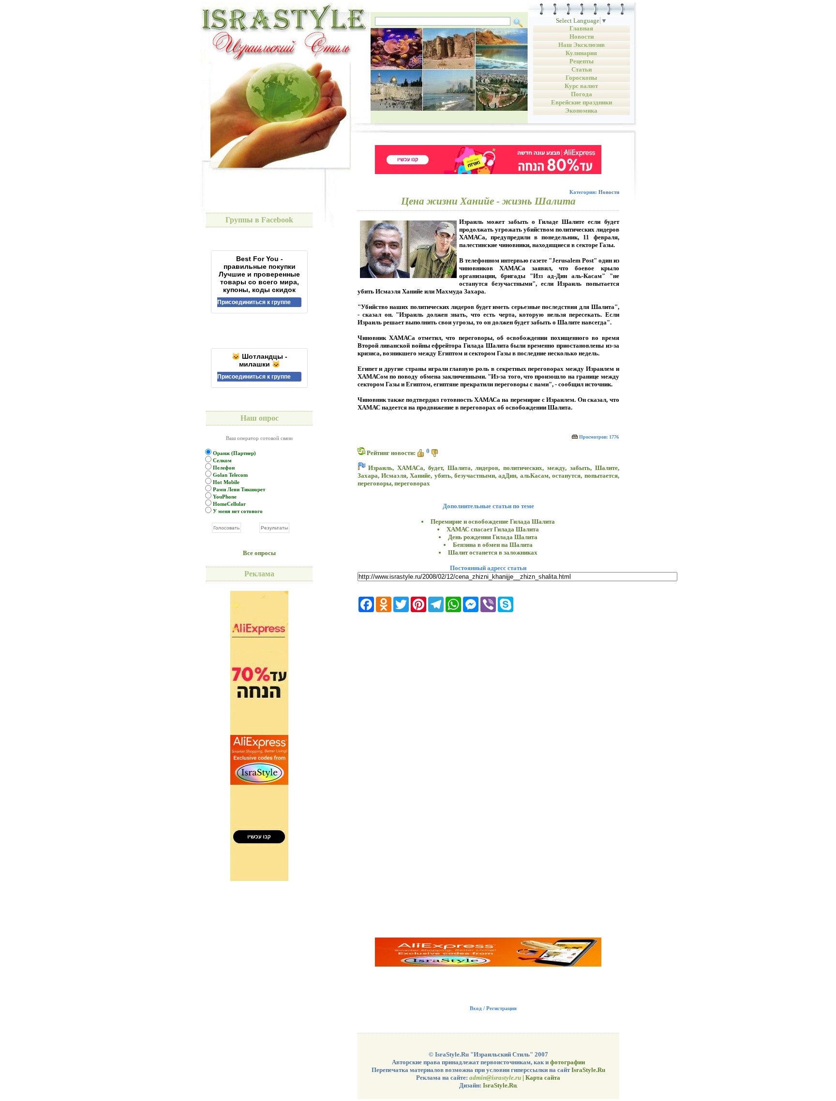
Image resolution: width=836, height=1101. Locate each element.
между (556, 467)
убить (442, 475)
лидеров (486, 467)
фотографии (567, 1062)
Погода (581, 94)
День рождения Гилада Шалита (492, 537)
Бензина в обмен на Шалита (493, 544)
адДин (507, 475)
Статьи (581, 69)
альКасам (534, 475)
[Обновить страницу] (361, 451)
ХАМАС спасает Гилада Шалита (493, 529)
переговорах (412, 483)
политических (522, 467)
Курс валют (581, 85)
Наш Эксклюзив (581, 44)
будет (435, 467)
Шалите (606, 467)
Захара (368, 475)
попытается (601, 475)
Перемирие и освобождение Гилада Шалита (493, 521)
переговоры (374, 483)
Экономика (581, 110)
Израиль (380, 467)
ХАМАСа (410, 467)
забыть (580, 467)
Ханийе (420, 475)
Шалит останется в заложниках (492, 552)
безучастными (474, 475)
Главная (581, 28)
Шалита (459, 467)
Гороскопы (581, 77)
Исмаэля (393, 475)
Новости (581, 36)
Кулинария (581, 53)
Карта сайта (542, 1077)
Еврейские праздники (581, 102)
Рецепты (581, 61)
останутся (566, 475)
